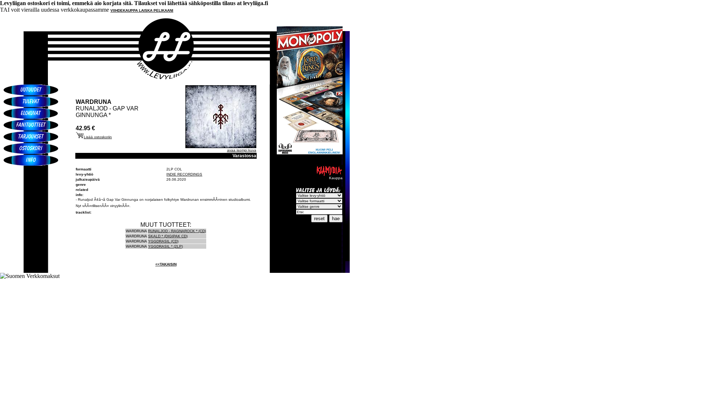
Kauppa (336, 178)
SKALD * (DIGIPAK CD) (168, 236)
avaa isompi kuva (241, 150)
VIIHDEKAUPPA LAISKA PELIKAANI (141, 10)
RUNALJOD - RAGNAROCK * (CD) (177, 231)
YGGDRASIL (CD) (163, 241)
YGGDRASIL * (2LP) (165, 246)
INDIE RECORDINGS (184, 174)
